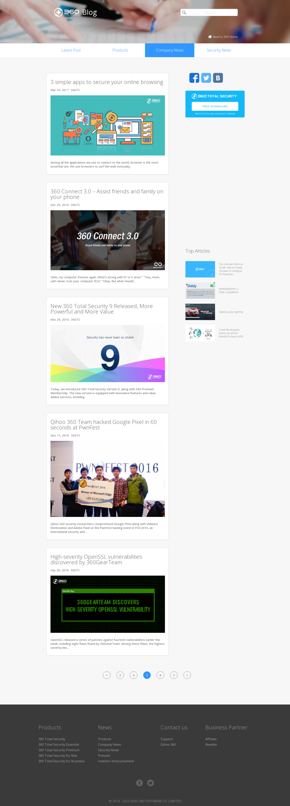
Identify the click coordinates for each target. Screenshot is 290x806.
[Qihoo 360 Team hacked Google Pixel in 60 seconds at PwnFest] (108, 516)
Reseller (211, 744)
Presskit (104, 755)
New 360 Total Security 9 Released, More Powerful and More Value (102, 308)
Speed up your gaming (231, 312)
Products (120, 50)
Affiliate (211, 739)
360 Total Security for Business (61, 761)
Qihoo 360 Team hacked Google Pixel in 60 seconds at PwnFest (104, 424)
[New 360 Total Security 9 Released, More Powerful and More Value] (108, 381)
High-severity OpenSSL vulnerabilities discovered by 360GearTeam (96, 559)
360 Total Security (51, 739)
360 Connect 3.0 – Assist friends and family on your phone (107, 193)
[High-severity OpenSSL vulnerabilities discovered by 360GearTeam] (108, 631)
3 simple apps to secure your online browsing (107, 82)
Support (167, 739)
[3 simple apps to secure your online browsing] (108, 154)
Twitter (206, 78)
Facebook (194, 78)
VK (218, 78)
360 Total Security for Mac (57, 755)
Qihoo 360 (168, 744)
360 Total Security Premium (58, 750)
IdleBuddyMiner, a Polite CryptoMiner (229, 290)
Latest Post (71, 50)
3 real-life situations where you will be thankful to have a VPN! (231, 333)
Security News (219, 50)
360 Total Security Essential (58, 744)
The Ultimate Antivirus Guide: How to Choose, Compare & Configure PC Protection (231, 269)
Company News (169, 50)
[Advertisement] (215, 184)
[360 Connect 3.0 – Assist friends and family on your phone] (108, 269)
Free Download (215, 106)
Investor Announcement (116, 761)
